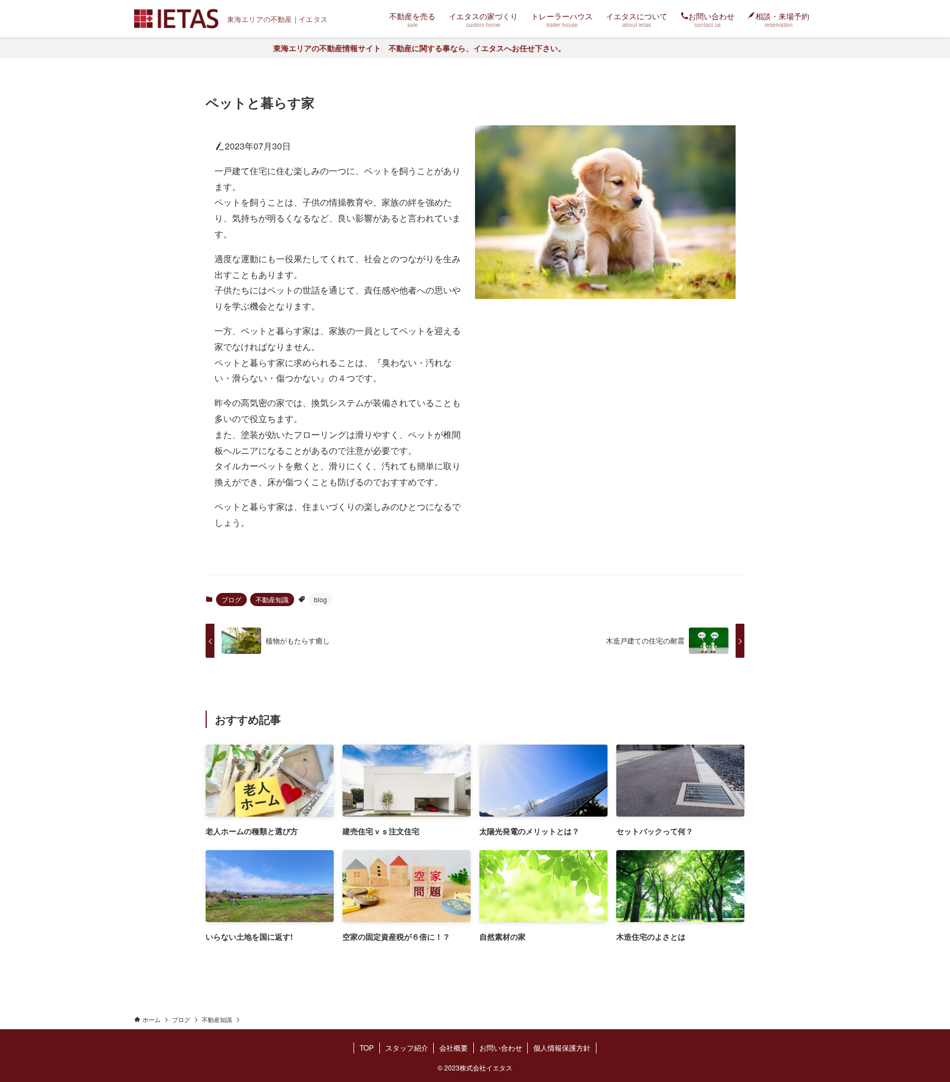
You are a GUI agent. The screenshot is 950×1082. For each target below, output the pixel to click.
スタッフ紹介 (406, 1047)
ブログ (231, 599)
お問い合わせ (500, 1047)
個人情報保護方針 (561, 1047)
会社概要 (453, 1047)
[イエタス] (176, 19)
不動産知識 (272, 599)
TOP (367, 1047)
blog (320, 599)
